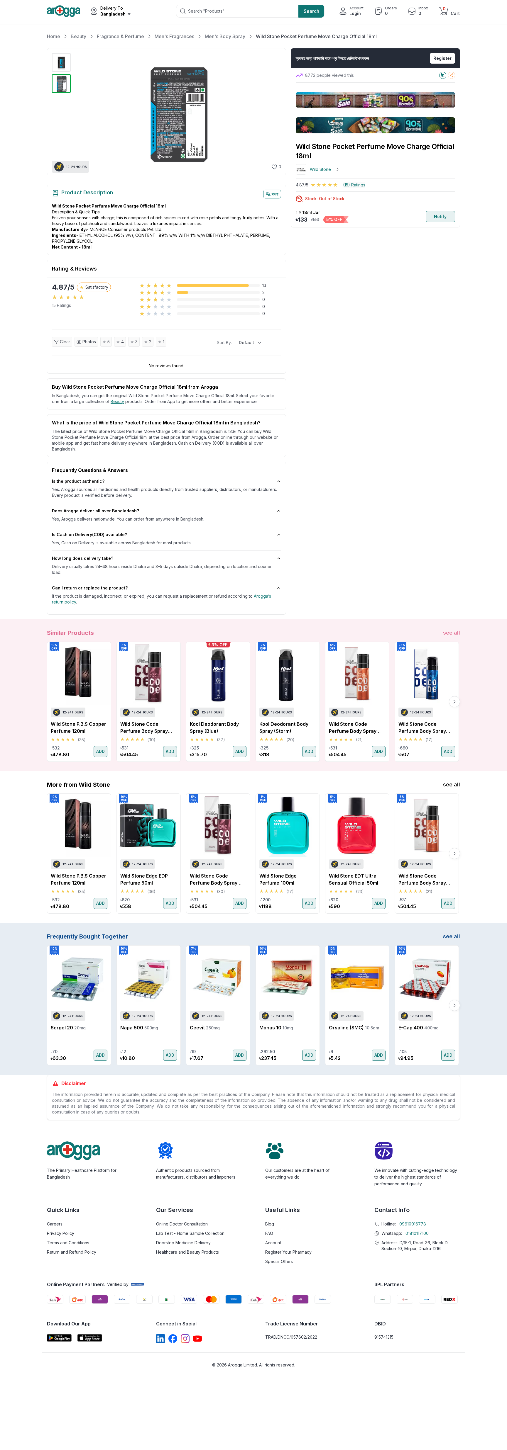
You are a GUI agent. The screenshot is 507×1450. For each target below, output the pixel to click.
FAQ (269, 1233)
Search (311, 11)
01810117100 (417, 1233)
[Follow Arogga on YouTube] (197, 1338)
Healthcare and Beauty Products (187, 1252)
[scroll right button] (454, 701)
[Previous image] (80, 111)
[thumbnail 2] (61, 83)
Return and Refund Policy (71, 1252)
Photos (89, 341)
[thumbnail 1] (61, 62)
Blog (269, 1223)
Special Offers (279, 1261)
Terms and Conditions (68, 1242)
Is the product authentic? (78, 481)
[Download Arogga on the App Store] (89, 1338)
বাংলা (275, 193)
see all (451, 633)
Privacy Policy (60, 1233)
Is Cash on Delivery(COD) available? (89, 534)
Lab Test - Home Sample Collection (190, 1233)
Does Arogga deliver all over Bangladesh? (95, 510)
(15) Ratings (354, 184)
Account (273, 1242)
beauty (117, 401)
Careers (54, 1223)
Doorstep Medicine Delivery (183, 1242)
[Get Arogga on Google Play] (59, 1338)
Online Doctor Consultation (182, 1223)
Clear (65, 341)
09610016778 (412, 1223)
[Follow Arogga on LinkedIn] (160, 1338)
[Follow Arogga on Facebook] (172, 1338)
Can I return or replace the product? (90, 587)
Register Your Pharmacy (288, 1252)
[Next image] (273, 111)
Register (442, 58)
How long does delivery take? (82, 558)
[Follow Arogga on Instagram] (185, 1338)
